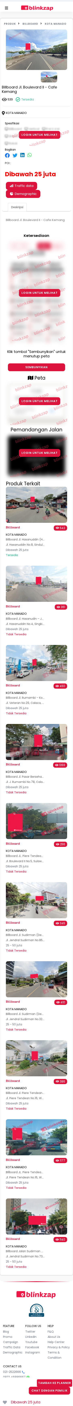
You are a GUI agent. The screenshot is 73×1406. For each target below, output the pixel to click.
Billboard (30, 23)
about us (54, 1337)
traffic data (11, 1347)
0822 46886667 (14, 1377)
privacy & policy (59, 1347)
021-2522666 (12, 1372)
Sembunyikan (36, 367)
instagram (32, 1352)
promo (7, 1337)
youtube (31, 1342)
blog (6, 1332)
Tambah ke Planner (54, 1383)
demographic (13, 1352)
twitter (30, 1332)
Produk (10, 23)
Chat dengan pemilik (49, 1391)
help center (56, 1342)
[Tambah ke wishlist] (5, 1402)
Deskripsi (17, 207)
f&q (51, 1332)
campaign (10, 1342)
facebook (32, 1347)
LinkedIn (30, 1337)
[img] (7, 155)
